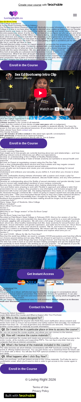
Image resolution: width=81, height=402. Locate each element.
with (33, 4)
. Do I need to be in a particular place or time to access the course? (40, 329)
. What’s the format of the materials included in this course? (36, 344)
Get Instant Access (40, 274)
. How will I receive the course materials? (26, 335)
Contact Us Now (40, 307)
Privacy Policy (40, 390)
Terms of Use (40, 387)
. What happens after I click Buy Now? (24, 356)
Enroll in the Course (23, 65)
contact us (26, 130)
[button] (75, 15)
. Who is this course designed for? (22, 318)
